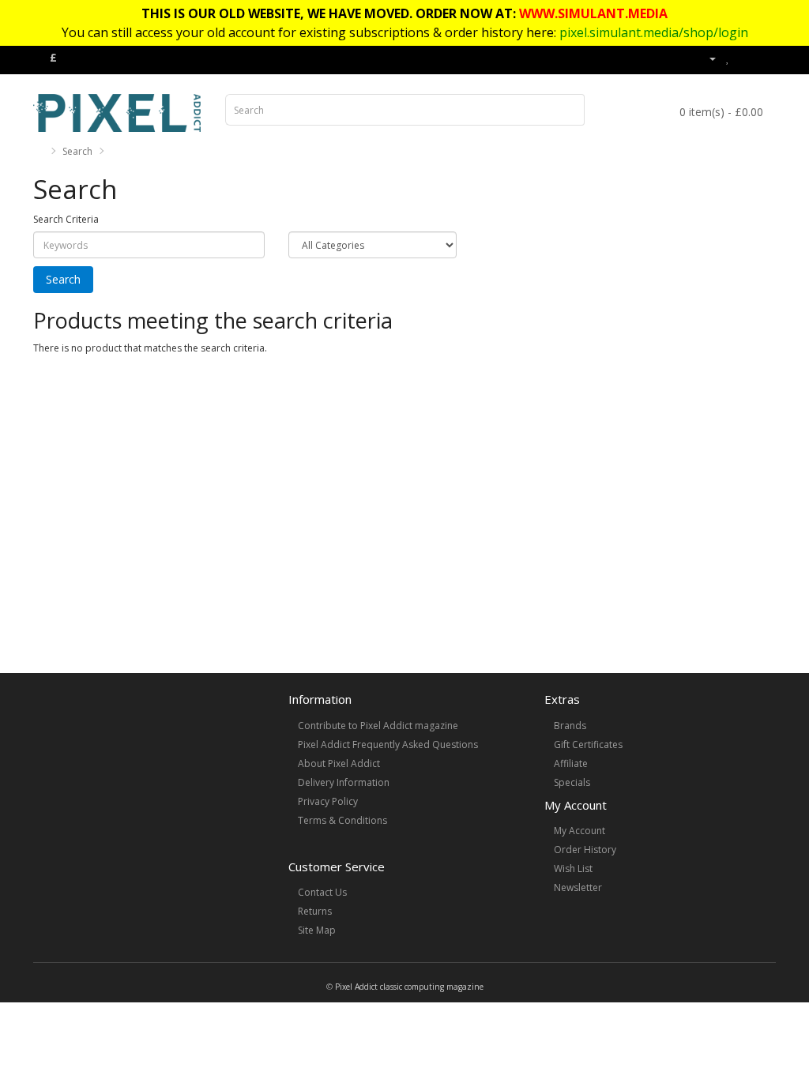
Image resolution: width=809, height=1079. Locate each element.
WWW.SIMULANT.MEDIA (593, 13)
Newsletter (578, 887)
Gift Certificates (588, 744)
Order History (585, 849)
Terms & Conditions (342, 820)
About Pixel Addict (339, 763)
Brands (570, 725)
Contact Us (322, 892)
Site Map (317, 930)
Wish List (573, 868)
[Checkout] (763, 58)
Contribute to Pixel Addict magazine (378, 725)
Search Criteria (66, 219)
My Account (579, 830)
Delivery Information (343, 782)
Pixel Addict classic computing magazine (409, 986)
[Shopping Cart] (744, 58)
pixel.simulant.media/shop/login (653, 32)
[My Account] (706, 58)
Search (77, 151)
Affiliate (571, 763)
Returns (315, 911)
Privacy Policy (328, 801)
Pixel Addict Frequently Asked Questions (388, 744)
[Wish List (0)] (728, 58)
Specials (572, 782)
